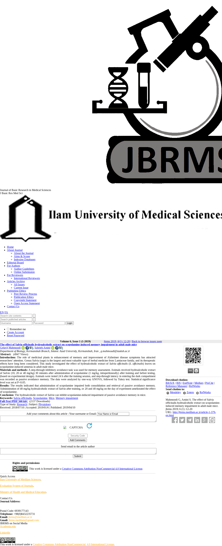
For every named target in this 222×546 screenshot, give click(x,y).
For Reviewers (15, 275)
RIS (178, 382)
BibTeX (170, 382)
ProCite (209, 382)
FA (6, 312)
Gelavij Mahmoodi (10, 347)
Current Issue (21, 287)
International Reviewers (27, 278)
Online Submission (24, 271)
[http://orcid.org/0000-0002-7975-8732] (23, 348)
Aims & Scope (22, 256)
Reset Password (15, 335)
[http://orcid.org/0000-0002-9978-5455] (52, 348)
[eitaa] (212, 420)
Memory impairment (67, 398)
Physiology (45, 404)
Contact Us (13, 306)
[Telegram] (190, 420)
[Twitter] (182, 420)
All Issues (19, 284)
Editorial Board (15, 262)
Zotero (190, 392)
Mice (51, 398)
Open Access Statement (27, 303)
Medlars (198, 382)
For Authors (13, 265)
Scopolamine (40, 398)
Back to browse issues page (147, 341)
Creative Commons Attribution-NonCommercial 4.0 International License (102, 468)
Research (22, 404)
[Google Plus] (205, 420)
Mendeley (175, 392)
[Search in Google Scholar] (27, 348)
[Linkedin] (197, 420)
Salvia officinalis (23, 398)
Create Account (15, 332)
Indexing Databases (24, 259)
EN (2, 312)
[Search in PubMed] (31, 348)
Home (10, 246)
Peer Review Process (25, 293)
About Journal (15, 250)
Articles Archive (16, 281)
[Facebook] (175, 420)
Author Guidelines (24, 268)
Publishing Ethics (16, 290)
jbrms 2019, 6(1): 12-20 (117, 341)
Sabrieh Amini (42, 347)
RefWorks (194, 386)
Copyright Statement (25, 300)
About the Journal (23, 253)
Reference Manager (176, 386)
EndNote (188, 382)
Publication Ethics (24, 297)
